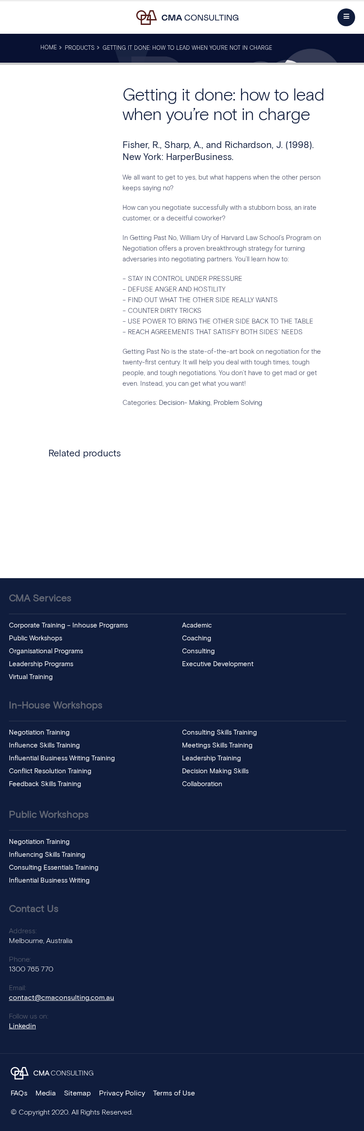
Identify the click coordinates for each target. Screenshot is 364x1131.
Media (46, 1093)
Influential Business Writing (49, 880)
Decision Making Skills (215, 771)
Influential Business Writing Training (62, 758)
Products (80, 48)
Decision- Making (184, 403)
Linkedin (22, 1026)
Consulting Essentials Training (54, 867)
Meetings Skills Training (217, 745)
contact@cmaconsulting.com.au (61, 997)
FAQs (19, 1093)
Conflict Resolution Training (50, 771)
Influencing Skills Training (47, 854)
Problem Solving (238, 403)
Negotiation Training (39, 732)
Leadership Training (211, 758)
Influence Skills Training (44, 745)
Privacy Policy (122, 1093)
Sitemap (77, 1093)
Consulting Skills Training (219, 732)
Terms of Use (174, 1093)
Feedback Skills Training (45, 784)
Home (48, 48)
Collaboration (202, 784)
